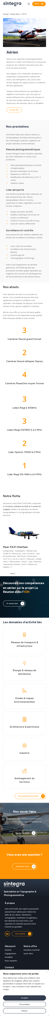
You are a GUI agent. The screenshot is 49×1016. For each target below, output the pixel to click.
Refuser (24, 1011)
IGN (26, 592)
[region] (24, 993)
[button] (39, 4)
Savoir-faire (15, 14)
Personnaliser (24, 1004)
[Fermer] (46, 971)
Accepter (24, 998)
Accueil (5, 14)
